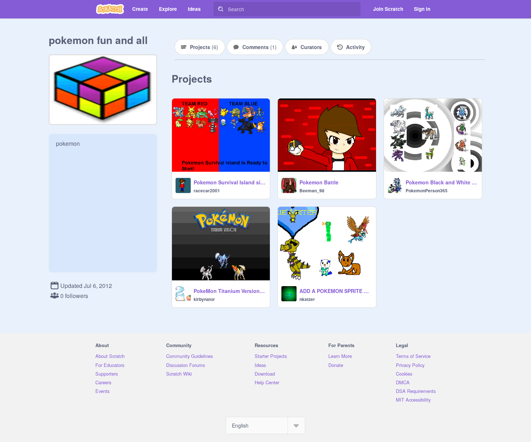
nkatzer (307, 299)
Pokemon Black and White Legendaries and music (442, 182)
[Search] (220, 9)
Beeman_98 (311, 190)
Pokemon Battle (318, 182)
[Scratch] (110, 9)
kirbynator (204, 299)
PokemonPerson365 (427, 190)
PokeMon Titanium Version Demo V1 (230, 290)
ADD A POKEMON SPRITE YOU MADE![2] (335, 290)
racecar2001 (207, 190)
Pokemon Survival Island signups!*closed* (230, 182)
